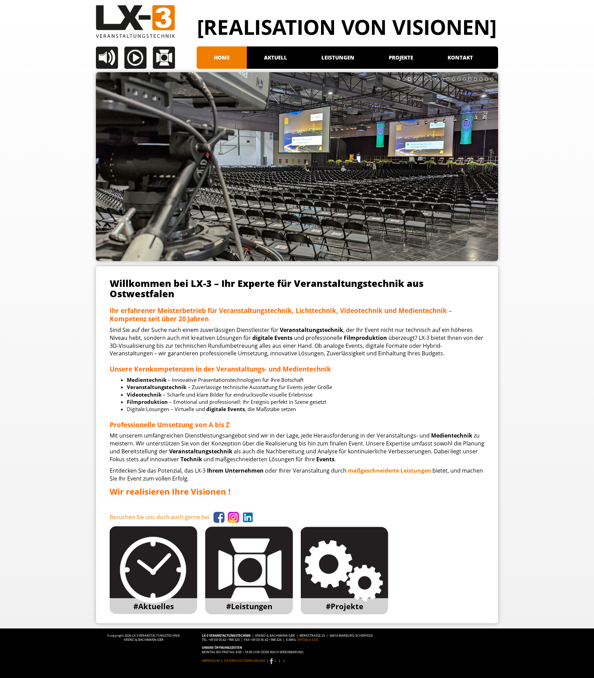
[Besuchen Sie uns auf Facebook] (271, 660)
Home (222, 57)
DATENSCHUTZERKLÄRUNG (244, 660)
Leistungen (337, 57)
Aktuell (275, 57)
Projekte (401, 57)
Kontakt (460, 57)
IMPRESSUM (211, 660)
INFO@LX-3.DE (307, 639)
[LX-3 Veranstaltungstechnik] (146, 37)
